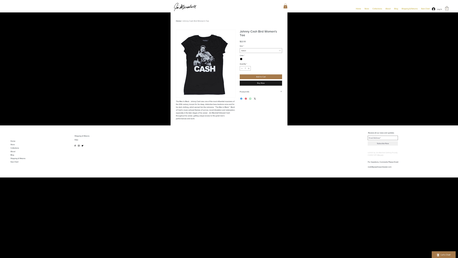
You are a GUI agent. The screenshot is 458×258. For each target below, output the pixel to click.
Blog (12, 155)
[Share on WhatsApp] (250, 98)
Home (178, 21)
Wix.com (380, 155)
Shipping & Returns (17, 158)
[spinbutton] (245, 68)
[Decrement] (241, 68)
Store (12, 144)
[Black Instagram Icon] (79, 146)
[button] (447, 8)
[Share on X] (254, 98)
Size (242, 46)
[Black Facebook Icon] (75, 146)
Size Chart (14, 162)
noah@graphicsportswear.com (379, 167)
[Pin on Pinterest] (245, 98)
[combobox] (261, 50)
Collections (14, 148)
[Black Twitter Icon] (82, 146)
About (12, 151)
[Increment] (248, 68)
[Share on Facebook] (241, 98)
